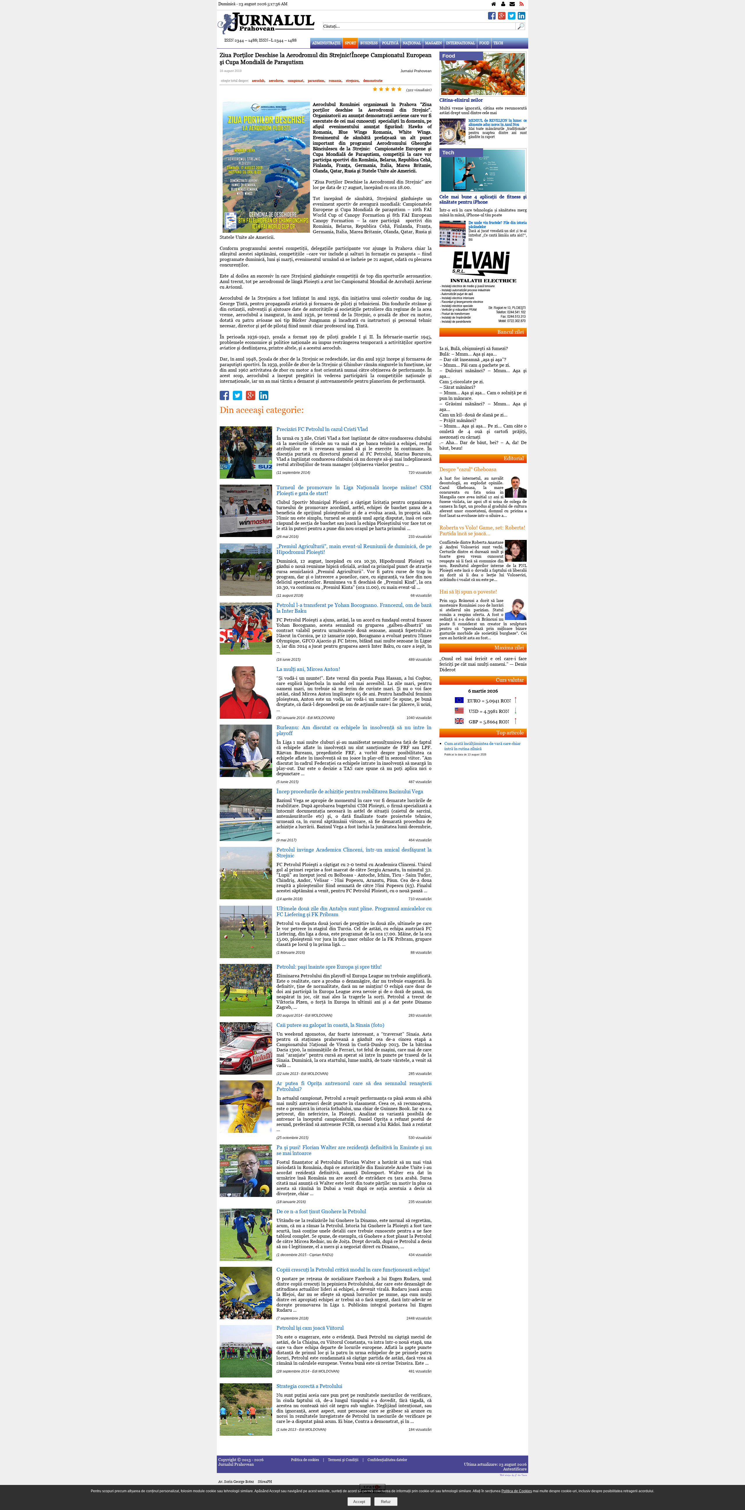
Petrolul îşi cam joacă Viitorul (310, 1328)
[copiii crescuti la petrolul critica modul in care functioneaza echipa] (246, 1317)
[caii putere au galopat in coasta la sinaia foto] (246, 1073)
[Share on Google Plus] (501, 17)
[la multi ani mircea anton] (246, 717)
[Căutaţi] (520, 28)
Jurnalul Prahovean (416, 71)
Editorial (514, 458)
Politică (390, 43)
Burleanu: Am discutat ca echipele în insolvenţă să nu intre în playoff (354, 730)
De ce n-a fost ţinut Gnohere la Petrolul (321, 1211)
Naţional (412, 43)
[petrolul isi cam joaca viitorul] (246, 1375)
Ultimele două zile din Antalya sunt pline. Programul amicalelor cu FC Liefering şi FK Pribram (354, 911)
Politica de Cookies (516, 1491)
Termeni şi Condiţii (343, 1460)
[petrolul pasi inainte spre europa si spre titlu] (246, 1014)
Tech (498, 43)
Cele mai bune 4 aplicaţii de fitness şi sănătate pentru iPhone (483, 199)
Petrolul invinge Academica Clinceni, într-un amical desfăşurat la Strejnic (354, 853)
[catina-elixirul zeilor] (483, 94)
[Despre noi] (503, 4)
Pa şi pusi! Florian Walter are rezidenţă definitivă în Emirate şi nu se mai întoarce (354, 1150)
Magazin (433, 43)
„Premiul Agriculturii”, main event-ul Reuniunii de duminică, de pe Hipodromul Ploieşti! (354, 549)
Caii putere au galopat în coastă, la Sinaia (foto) (330, 1025)
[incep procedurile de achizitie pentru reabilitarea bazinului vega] (246, 839)
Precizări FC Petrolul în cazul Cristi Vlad (322, 429)
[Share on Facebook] (492, 17)
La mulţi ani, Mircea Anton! (308, 669)
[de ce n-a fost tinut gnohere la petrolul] (246, 1259)
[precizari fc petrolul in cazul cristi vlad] (246, 477)
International (460, 43)
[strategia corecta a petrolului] (246, 1434)
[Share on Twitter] (511, 17)
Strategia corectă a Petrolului (309, 1386)
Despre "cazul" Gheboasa (467, 469)
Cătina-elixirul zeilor (461, 100)
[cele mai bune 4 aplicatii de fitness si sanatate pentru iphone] (483, 191)
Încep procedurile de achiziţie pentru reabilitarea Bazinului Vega (349, 791)
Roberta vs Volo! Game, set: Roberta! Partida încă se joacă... (482, 530)
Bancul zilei (510, 332)
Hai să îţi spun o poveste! (468, 592)
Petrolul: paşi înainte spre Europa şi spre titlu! (329, 967)
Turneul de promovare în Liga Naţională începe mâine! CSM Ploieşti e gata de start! (354, 490)
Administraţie (326, 43)
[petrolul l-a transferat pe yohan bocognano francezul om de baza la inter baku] (246, 653)
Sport (350, 43)
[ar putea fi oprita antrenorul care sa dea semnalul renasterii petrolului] (246, 1131)
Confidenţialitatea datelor (387, 1460)
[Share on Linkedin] (521, 17)
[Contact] (512, 4)
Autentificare (515, 1469)
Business (369, 43)
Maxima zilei (509, 647)
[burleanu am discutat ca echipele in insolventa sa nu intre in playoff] (246, 775)
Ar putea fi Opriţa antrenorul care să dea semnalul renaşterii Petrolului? (354, 1086)
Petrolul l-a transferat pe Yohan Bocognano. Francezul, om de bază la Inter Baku (354, 608)
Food (484, 43)
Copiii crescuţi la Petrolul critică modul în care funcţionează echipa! (353, 1270)
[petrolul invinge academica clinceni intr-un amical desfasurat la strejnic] (246, 897)
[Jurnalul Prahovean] (493, 4)
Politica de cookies (305, 1460)
